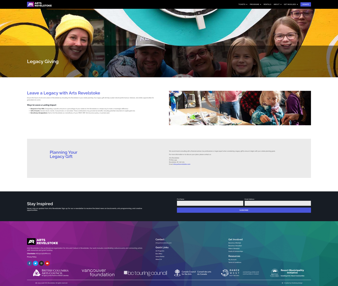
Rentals (267, 4)
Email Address (249, 199)
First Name (180, 199)
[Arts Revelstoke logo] (42, 241)
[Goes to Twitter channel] (35, 263)
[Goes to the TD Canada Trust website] (287, 273)
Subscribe (244, 210)
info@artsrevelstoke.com (181, 164)
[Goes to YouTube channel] (47, 263)
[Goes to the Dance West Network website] (145, 273)
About (277, 4)
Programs (254, 4)
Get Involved (290, 4)
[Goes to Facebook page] (29, 263)
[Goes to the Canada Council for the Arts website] (98, 273)
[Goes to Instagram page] (41, 263)
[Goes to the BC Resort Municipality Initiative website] (192, 273)
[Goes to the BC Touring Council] (50, 273)
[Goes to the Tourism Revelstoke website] (240, 273)
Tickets (241, 4)
